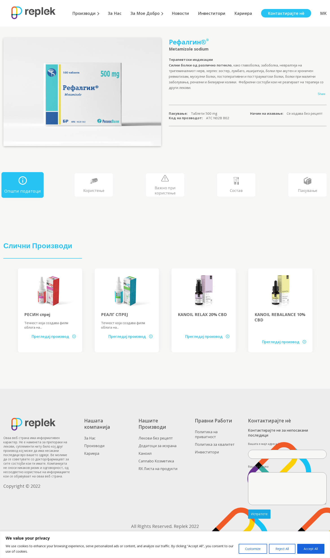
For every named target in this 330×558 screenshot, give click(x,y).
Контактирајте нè (286, 13)
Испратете (259, 514)
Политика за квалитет (215, 444)
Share (321, 94)
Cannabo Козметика (156, 461)
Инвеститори (211, 13)
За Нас (114, 13)
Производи (84, 13)
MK (323, 13)
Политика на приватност (206, 434)
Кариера (243, 13)
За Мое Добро (145, 13)
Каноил (145, 453)
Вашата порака (258, 466)
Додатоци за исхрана (157, 445)
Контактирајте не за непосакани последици (278, 433)
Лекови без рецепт (156, 438)
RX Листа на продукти (158, 468)
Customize (253, 549)
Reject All (282, 549)
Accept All (311, 549)
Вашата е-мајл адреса (263, 444)
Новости (180, 13)
